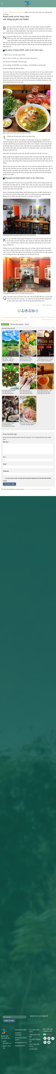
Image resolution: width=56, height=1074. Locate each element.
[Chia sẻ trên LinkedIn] (33, 310)
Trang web (6, 471)
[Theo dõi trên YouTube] (49, 1043)
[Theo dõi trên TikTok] (52, 1039)
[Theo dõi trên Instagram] (49, 1039)
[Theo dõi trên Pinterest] (45, 1043)
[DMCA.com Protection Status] (47, 1034)
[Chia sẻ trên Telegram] (36, 310)
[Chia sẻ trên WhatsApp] (19, 310)
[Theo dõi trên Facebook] (45, 1039)
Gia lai (27, 324)
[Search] (54, 3)
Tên (4, 457)
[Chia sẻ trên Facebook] (22, 310)
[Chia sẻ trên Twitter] (26, 310)
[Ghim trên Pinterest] (29, 310)
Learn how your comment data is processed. (38, 489)
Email (5, 464)
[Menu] (2, 4)
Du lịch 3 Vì (6, 12)
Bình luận (6, 442)
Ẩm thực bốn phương (17, 12)
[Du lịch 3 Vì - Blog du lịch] (28, 3)
